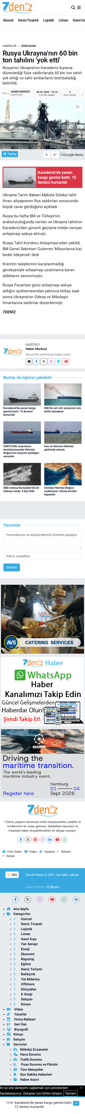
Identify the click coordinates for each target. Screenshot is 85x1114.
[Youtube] (65, 361)
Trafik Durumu (31, 1059)
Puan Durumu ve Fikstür (39, 1064)
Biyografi (20, 1029)
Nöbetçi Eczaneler (34, 1049)
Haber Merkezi (36, 349)
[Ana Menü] (79, 7)
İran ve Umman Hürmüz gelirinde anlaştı (59, 448)
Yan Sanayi (29, 944)
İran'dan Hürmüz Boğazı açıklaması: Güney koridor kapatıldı (60, 491)
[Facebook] (36, 361)
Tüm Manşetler (31, 1069)
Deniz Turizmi (31, 969)
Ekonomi (27, 954)
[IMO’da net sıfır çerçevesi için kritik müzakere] (63, 394)
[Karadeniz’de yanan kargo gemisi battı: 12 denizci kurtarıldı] (22, 394)
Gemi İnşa (28, 939)
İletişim (66, 851)
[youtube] (51, 899)
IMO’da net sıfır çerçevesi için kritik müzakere (62, 409)
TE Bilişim (53, 887)
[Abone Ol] (71, 154)
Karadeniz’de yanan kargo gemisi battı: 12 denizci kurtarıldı (19, 411)
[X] (28, 839)
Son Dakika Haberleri (36, 1074)
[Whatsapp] (64, 839)
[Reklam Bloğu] (42, 619)
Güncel (8, 20)
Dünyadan (28, 45)
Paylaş (12, 154)
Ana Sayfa (21, 909)
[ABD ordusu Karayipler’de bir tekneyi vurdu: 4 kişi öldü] (22, 474)
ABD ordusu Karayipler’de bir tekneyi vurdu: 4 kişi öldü (21, 489)
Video (33, 851)
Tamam (70, 1093)
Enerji (25, 949)
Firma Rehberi (24, 1019)
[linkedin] (76, 899)
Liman (63, 20)
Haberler (9, 45)
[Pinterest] (35, 839)
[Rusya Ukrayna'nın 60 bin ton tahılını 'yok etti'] (42, 124)
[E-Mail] (29, 361)
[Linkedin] (58, 361)
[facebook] (15, 899)
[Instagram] (51, 361)
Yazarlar (49, 851)
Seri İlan (20, 1024)
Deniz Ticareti (28, 20)
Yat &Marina (30, 979)
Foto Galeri (14, 851)
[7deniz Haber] (17, 7)
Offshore (27, 984)
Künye (10, 856)
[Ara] (73, 7)
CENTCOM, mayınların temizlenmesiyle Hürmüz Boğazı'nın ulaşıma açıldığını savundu (21, 451)
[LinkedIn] (50, 839)
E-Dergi (26, 994)
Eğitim (25, 964)
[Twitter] (44, 361)
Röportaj (27, 959)
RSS (14, 875)
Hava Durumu (30, 1054)
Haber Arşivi (29, 1080)
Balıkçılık (27, 974)
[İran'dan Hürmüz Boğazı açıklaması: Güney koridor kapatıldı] (63, 474)
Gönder (11, 567)
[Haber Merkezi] (12, 352)
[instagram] (39, 899)
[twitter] (27, 899)
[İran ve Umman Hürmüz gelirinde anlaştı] (63, 432)
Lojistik (48, 20)
